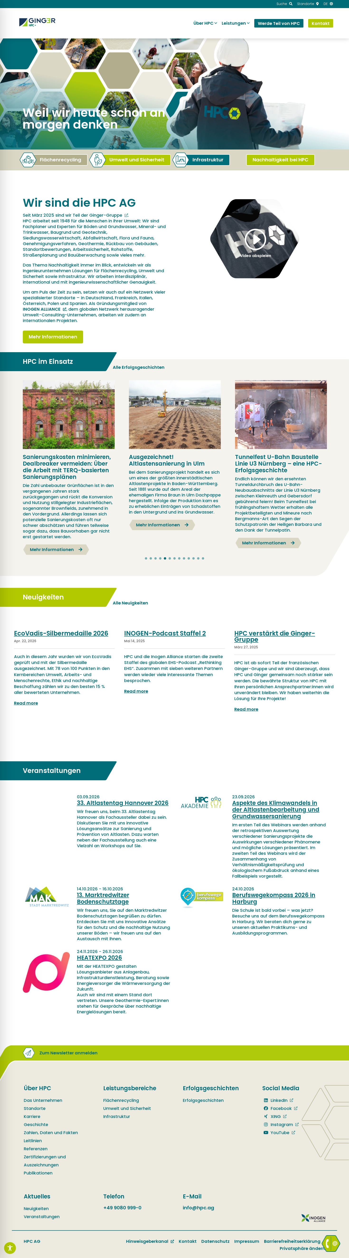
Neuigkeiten (36, 1208)
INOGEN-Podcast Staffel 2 (165, 633)
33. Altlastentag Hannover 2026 (123, 803)
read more (26, 703)
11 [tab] (193, 558)
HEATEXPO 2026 (99, 958)
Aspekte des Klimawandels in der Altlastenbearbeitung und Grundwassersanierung (275, 809)
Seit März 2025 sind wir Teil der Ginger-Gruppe (72, 215)
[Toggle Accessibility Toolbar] (10, 1248)
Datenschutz (215, 1241)
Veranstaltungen (42, 1217)
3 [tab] (155, 558)
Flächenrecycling (121, 1100)
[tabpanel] (69, 467)
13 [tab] (203, 558)
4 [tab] (160, 558)
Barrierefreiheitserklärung (292, 1241)
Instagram (281, 1124)
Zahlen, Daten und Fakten (51, 1133)
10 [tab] (189, 558)
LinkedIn (278, 1100)
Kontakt (188, 1241)
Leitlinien (33, 1141)
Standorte (35, 1108)
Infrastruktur (116, 1116)
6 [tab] (170, 558)
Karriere (32, 1116)
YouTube (279, 1133)
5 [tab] (165, 558)
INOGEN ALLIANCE (42, 309)
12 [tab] (198, 558)
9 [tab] (184, 558)
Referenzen (35, 1149)
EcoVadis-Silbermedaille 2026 (61, 633)
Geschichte (36, 1124)
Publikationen (38, 1173)
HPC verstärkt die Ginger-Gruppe (274, 636)
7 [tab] (174, 558)
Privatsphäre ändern (302, 1248)
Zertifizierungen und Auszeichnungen (45, 1161)
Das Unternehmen (43, 1100)
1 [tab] (146, 558)
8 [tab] (179, 558)
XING (275, 1116)
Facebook (280, 1108)
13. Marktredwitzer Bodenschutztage (103, 898)
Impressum (246, 1241)
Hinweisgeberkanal (147, 1241)
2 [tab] (151, 558)
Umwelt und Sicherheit (127, 1108)
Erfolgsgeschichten (203, 1100)
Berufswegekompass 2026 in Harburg (273, 898)
